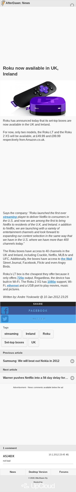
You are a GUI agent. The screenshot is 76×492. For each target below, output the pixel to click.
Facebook (38, 310)
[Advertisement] (36, 30)
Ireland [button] (30, 333)
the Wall (66, 258)
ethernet (13, 285)
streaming (10, 216)
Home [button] (72, 5)
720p (20, 277)
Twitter (38, 318)
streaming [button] (11, 333)
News (13, 472)
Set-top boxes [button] (14, 342)
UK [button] (33, 342)
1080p (51, 281)
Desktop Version (38, 472)
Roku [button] (46, 333)
